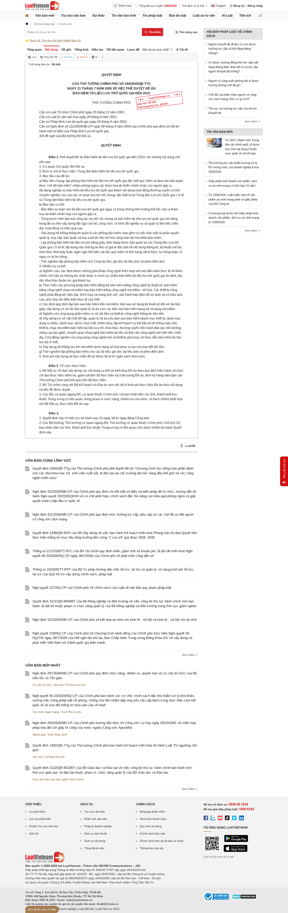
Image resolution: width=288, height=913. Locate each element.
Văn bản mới (44, 15)
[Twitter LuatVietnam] (234, 818)
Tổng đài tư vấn (94, 848)
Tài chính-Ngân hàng (45, 712)
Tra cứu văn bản (73, 15)
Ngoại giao (39, 734)
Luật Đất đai (86, 908)
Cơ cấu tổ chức (42, 684)
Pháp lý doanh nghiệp (98, 826)
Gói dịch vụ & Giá (193, 5)
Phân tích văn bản (95, 818)
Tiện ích (245, 15)
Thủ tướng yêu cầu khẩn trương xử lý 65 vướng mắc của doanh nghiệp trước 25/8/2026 (233, 167)
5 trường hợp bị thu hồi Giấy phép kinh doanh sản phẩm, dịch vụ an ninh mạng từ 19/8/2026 (233, 218)
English (221, 5)
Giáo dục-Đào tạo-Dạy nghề (50, 779)
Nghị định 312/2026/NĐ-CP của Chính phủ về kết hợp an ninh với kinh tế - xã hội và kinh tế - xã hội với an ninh (114, 620)
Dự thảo (98, 15)
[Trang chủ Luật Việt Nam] (42, 5)
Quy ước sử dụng (151, 826)
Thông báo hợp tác (152, 848)
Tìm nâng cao (188, 32)
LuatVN (189, 445)
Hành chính (76, 779)
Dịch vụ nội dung (94, 840)
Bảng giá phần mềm (152, 811)
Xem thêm (189, 654)
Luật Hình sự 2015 (107, 908)
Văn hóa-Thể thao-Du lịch (69, 684)
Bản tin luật (177, 15)
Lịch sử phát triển (40, 818)
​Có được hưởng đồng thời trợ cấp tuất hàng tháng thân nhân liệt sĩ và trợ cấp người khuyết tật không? (233, 67)
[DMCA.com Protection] (244, 898)
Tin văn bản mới (124, 15)
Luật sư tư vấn (204, 15)
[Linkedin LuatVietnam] (241, 818)
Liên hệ (33, 833)
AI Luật (227, 15)
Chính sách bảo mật (152, 833)
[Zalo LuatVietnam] (213, 818)
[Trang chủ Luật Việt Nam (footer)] (45, 861)
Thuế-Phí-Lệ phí (71, 712)
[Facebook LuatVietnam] (205, 818)
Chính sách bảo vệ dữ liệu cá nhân (161, 840)
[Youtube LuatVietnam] (220, 818)
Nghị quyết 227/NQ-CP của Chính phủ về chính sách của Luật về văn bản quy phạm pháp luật (101, 588)
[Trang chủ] (27, 16)
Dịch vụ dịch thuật (95, 833)
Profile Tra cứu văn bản (43, 826)
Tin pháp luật (152, 15)
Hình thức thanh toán (153, 818)
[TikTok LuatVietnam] (227, 818)
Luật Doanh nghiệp (64, 908)
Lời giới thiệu (37, 811)
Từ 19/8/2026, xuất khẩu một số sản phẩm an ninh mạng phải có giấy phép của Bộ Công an (232, 199)
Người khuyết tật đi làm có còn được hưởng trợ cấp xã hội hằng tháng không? (232, 49)
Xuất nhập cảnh (57, 734)
